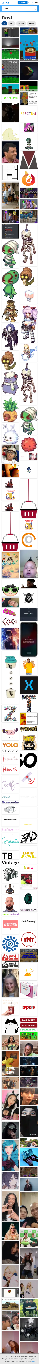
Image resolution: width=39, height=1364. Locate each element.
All (4, 23)
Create (23, 2)
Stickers (21, 23)
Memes (31, 23)
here (33, 1361)
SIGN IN (30, 2)
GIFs (11, 23)
